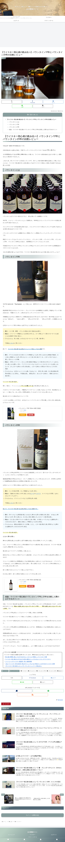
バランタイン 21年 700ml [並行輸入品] (30, 580)
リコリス (38, 493)
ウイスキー (5, 671)
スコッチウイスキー (15, 671)
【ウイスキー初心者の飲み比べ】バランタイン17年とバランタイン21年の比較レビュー (31, 119)
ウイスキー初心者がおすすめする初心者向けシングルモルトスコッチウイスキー (28, 659)
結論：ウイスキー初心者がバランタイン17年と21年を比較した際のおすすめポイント (33, 129)
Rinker (25, 581)
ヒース (32, 493)
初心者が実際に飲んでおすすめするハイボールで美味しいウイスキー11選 (26, 657)
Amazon (22, 414)
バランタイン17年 (14, 124)
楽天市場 (31, 414)
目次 (31, 115)
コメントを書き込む (32, 815)
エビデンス (54, 834)
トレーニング (11, 834)
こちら (11, 343)
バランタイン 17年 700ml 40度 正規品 (30, 408)
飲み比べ (61, 671)
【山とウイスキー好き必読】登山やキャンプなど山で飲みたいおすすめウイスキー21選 (30, 664)
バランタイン (32, 671)
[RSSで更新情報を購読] (32, 694)
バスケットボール (32, 837)
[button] (43, 106)
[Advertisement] (32, 35)
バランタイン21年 (14, 127)
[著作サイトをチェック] (16, 690)
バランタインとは (14, 122)
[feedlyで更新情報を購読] (48, 690)
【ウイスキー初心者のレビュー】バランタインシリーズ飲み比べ (23, 666)
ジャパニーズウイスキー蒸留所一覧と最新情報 (18, 661)
